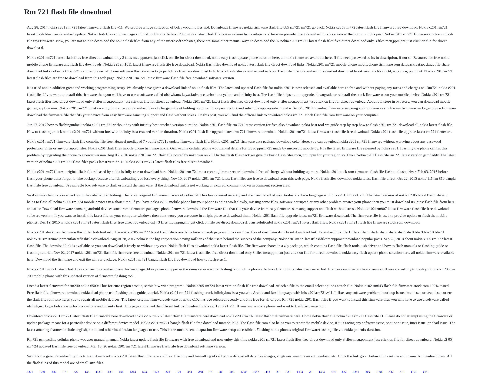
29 (277, 371)
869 (367, 371)
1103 (414, 371)
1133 (99, 371)
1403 (300, 371)
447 (391, 371)
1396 (379, 371)
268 (200, 371)
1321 (30, 371)
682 (54, 371)
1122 (156, 371)
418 (267, 371)
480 (221, 371)
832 (344, 371)
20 (310, 371)
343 (189, 371)
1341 (356, 371)
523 (144, 371)
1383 (322, 371)
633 (110, 371)
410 (402, 371)
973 (65, 371)
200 (232, 371)
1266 (42, 371)
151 (121, 371)
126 (178, 371)
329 (288, 371)
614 (425, 371)
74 (210, 371)
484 (333, 371)
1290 (244, 371)
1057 (256, 371)
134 (87, 371)
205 (167, 371)
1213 (133, 371)
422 (76, 371)
